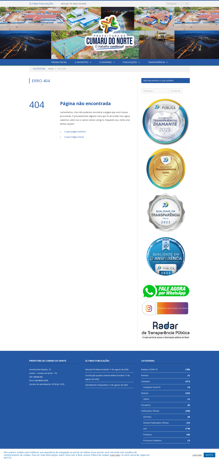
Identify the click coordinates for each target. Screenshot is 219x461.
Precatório (146, 405)
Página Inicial (59, 62)
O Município (81, 62)
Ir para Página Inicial (74, 137)
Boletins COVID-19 (149, 369)
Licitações (145, 381)
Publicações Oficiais (150, 410)
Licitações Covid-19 (151, 387)
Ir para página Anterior (75, 131)
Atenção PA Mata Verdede (97, 369)
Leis (145, 428)
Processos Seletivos (152, 440)
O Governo (105, 62)
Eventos (145, 375)
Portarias (147, 434)
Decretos (147, 416)
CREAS (146, 399)
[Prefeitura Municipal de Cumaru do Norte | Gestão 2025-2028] (109, 32)
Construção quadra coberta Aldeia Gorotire (81, 3)
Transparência (156, 62)
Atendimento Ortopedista (96, 385)
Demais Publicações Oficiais (156, 422)
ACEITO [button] (209, 454)
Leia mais (115, 455)
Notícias (144, 393)
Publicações (130, 62)
